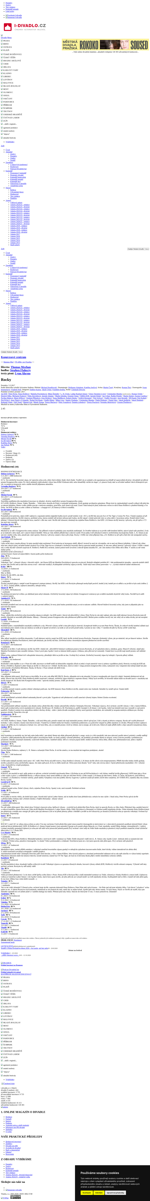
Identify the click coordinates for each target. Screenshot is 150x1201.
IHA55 (3, 683)
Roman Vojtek (137, 394)
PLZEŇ (6, 987)
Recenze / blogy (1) (13, 453)
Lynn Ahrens (22, 373)
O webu (9, 1132)
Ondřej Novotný (110, 398)
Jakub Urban (46, 390)
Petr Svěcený (98, 398)
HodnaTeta (5, 906)
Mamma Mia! (9, 362)
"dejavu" (6, 134)
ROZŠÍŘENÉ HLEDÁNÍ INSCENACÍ (16, 974)
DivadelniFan (6, 801)
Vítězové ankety (16, 203)
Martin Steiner (128, 396)
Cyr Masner (6, 833)
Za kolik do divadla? (13, 1148)
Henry (3, 577)
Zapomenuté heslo (8, 942)
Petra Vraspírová (65, 402)
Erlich (3, 898)
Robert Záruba (71, 398)
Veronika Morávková (108, 402)
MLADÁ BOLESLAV (12, 86)
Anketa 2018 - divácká (18, 232)
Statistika (9, 1130)
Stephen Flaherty (20, 370)
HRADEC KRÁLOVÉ (12, 61)
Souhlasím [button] (86, 1193)
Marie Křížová (19, 398)
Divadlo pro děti (12, 1146)
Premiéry (9, 3)
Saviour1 (4, 911)
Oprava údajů (11, 462)
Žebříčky (13, 198)
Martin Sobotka (61, 396)
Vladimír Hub (16, 390)
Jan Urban (106, 396)
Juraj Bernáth (122, 398)
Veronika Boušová (8, 437)
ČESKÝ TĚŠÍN (9, 58)
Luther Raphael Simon (79, 394)
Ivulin (3, 790)
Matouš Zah (27, 402)
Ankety (8, 200)
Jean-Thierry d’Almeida (19, 400)
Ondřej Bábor (49, 400)
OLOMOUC (8, 92)
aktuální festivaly (9, 138)
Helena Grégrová (7, 434)
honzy (3, 816)
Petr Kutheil (141, 398)
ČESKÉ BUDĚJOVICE (12, 54)
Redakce (9, 1117)
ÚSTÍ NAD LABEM (11, 118)
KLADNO (7, 73)
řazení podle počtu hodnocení (42, 554)
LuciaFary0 (5, 782)
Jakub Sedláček (124, 400)
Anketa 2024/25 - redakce (20, 205)
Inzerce (8, 1121)
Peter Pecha (13, 394)
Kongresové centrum (13, 357)
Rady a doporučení (13, 1150)
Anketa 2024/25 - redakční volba (18, 1177)
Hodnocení (14, 194)
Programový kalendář (18, 173)
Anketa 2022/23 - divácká (20, 215)
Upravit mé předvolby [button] (115, 1193)
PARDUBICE (8, 102)
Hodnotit (9, 457)
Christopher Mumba (114, 394)
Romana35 (5, 643)
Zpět (2, 146)
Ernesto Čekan (73, 396)
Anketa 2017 (15, 234)
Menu (9, 38)
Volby (3, 447)
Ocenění (9, 451)
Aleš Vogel (18, 402)
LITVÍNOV (7, 80)
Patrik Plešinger (101, 400)
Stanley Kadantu (72, 400)
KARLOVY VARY (10, 70)
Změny (13, 158)
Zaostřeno (9, 162)
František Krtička (58, 390)
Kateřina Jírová (6, 443)
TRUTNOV (8, 111)
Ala (2, 868)
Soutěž (12, 160)
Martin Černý (108, 387)
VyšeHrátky (10, 142)
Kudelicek (5, 858)
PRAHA (6, 977)
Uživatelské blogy (17, 192)
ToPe (3, 915)
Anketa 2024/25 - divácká (20, 207)
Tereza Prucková (93, 402)
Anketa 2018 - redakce (18, 230)
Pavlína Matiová (7, 398)
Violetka (4, 902)
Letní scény (10, 11)
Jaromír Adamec (48, 396)
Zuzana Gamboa (141, 396)
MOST (6, 89)
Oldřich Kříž (84, 396)
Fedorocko (5, 691)
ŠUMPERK (7, 108)
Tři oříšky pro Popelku (23, 362)
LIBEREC (7, 77)
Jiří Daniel (132, 398)
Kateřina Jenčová (90, 387)
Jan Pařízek (5, 445)
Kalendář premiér (12, 9)
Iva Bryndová (6, 441)
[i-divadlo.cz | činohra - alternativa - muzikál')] (75, 27)
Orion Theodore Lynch (97, 394)
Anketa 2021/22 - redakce (20, 217)
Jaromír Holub (95, 396)
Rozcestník (10, 1154)
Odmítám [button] (99, 1193)
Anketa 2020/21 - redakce (20, 222)
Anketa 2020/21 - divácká (20, 224)
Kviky (3, 567)
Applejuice (5, 894)
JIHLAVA (7, 67)
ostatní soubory (9, 131)
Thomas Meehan (21, 367)
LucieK (4, 619)
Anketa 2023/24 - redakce (20, 209)
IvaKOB (4, 932)
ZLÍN (5, 121)
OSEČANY (7, 99)
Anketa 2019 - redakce (18, 226)
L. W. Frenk (65, 394)
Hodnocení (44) (11, 455)
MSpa (3, 843)
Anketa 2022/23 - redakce (20, 213)
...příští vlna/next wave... (10, 955)
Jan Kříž (4, 394)
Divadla (4, 38)
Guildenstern (6, 714)
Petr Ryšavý (5, 400)
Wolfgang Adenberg (75, 387)
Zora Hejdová (46, 398)
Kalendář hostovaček (18, 177)
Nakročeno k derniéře (18, 184)
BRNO (6, 980)
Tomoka (4, 881)
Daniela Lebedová (78, 402)
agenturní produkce (10, 128)
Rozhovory (14, 167)
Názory (8, 188)
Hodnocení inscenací (13, 1142)
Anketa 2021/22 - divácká (20, 219)
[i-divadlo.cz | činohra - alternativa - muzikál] (75, 35)
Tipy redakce (10, 7)
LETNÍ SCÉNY (7, 946)
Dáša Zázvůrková (34, 396)
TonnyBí (4, 923)
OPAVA (6, 96)
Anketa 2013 (15, 243)
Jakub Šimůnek (137, 400)
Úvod (8, 150)
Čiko (3, 752)
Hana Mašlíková (59, 398)
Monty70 (4, 588)
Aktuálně (9, 152)
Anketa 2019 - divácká (18, 228)
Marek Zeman (39, 402)
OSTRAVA (7, 984)
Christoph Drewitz (78, 390)
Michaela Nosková (19, 396)
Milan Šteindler (53, 394)
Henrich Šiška (6, 396)
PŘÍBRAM (7, 105)
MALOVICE (8, 83)
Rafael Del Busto (36, 400)
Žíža (2, 556)
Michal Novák (6, 439)
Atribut (4, 727)
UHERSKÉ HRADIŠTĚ (12, 115)
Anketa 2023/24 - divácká (20, 211)
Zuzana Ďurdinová (124, 402)
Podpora (9, 1123)
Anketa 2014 (15, 241)
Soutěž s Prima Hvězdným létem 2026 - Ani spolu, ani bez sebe (24, 948)
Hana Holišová (23, 394)
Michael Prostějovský (49, 387)
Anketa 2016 (15, 236)
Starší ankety (15, 245)
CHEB (5, 64)
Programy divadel (16, 175)
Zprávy (8, 5)
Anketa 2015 (15, 238)
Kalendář (9, 171)
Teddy (3, 609)
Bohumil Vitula (6, 402)
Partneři (8, 1119)
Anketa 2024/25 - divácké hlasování (19, 1175)
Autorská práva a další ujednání (17, 1125)
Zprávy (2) (10, 459)
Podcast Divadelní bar (18, 169)
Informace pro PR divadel (15, 1127)
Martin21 (4, 744)
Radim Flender (116, 396)
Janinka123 (5, 598)
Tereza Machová (51, 402)
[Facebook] (14, 15)
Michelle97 (5, 630)
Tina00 (4, 927)
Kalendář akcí (15, 181)
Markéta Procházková (39, 394)
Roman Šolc (126, 387)
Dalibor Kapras (35, 390)
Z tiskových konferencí (18, 165)
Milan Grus (60, 400)
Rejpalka (4, 657)
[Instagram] (14, 17)
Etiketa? (9, 1152)
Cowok (4, 919)
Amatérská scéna (16, 186)
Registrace (18, 940)
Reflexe (13, 190)
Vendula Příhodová (33, 398)
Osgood (4, 767)
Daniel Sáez (113, 400)
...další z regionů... (10, 124)
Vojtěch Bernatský (85, 398)
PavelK (4, 700)
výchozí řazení (6, 554)
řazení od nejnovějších (21, 554)
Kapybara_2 (6, 670)
